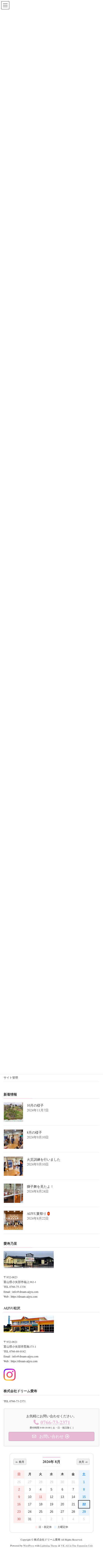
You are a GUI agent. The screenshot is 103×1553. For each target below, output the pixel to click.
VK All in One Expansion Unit (77, 1545)
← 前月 (20, 1461)
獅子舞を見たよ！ (40, 1186)
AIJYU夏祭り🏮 (39, 1213)
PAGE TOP (95, 1501)
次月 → (83, 1461)
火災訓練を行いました (43, 1159)
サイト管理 (11, 1077)
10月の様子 (35, 1105)
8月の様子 (34, 1132)
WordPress (28, 1545)
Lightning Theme (48, 1545)
